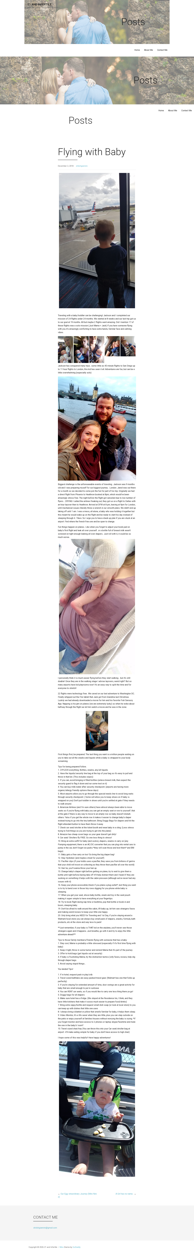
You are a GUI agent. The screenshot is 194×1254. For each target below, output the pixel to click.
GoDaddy (77, 1247)
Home (137, 50)
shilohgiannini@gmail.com (45, 1228)
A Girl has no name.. (124, 1194)
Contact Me (162, 50)
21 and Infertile (39, 4)
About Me (148, 50)
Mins (62, 1247)
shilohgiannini (81, 166)
